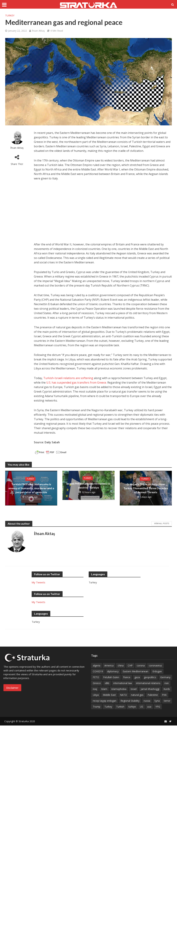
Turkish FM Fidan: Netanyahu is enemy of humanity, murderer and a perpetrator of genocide (31, 488)
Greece (97, 683)
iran (167, 683)
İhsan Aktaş (38, 30)
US (141, 706)
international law (122, 683)
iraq (95, 689)
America (109, 665)
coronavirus (155, 665)
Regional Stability (129, 700)
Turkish (120, 706)
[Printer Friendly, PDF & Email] (50, 452)
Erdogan (157, 671)
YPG (157, 706)
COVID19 (98, 671)
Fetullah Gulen (111, 677)
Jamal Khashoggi (150, 689)
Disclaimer (12, 687)
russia (147, 700)
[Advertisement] (103, 210)
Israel (134, 689)
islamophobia (118, 689)
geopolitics (150, 677)
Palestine (153, 694)
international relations (148, 683)
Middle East (109, 694)
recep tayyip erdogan (104, 700)
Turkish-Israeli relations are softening (68, 378)
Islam (104, 689)
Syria (157, 700)
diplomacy (113, 671)
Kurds (167, 689)
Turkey (9, 15)
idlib (107, 683)
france (126, 677)
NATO (123, 694)
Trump (96, 706)
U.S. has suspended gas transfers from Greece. (76, 382)
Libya (96, 694)
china (121, 665)
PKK (164, 694)
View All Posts (161, 523)
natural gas (137, 694)
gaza (137, 677)
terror (167, 700)
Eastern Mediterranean (135, 671)
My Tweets (38, 582)
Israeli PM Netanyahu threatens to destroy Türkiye (88, 485)
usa (149, 706)
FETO (96, 677)
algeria (96, 665)
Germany (165, 677)
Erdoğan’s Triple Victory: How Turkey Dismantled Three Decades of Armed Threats (145, 488)
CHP (130, 665)
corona (141, 665)
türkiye (132, 706)
